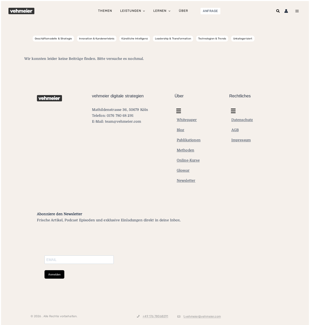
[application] (143, 11)
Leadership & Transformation (173, 38)
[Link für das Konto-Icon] (286, 11)
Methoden (185, 150)
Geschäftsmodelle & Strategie (53, 38)
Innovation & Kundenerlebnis (96, 38)
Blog (180, 130)
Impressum (241, 140)
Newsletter (186, 181)
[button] (210, 11)
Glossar (183, 170)
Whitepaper (187, 120)
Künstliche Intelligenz (134, 38)
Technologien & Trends (212, 38)
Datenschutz (242, 120)
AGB (235, 130)
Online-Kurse (188, 160)
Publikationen (189, 140)
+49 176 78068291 (155, 316)
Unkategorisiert (242, 38)
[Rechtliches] (179, 111)
